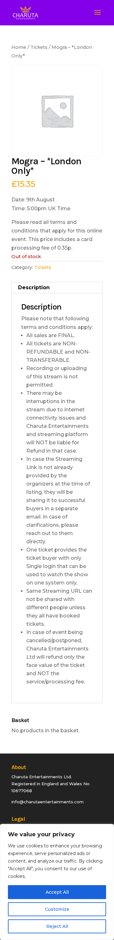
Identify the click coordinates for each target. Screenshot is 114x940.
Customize (57, 909)
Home (18, 47)
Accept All (57, 892)
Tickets (39, 47)
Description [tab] (34, 287)
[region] (57, 882)
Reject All (57, 926)
